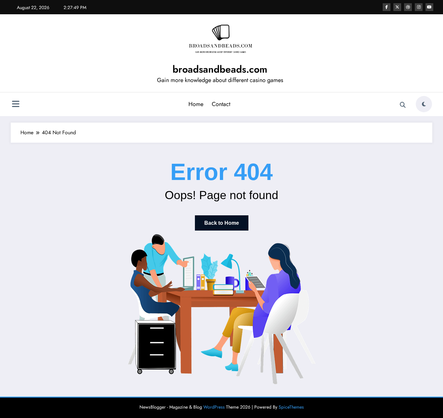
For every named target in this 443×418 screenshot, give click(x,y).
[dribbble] (408, 7)
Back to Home (221, 223)
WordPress (214, 407)
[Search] (403, 105)
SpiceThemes (291, 407)
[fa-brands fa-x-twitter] (397, 7)
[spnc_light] (424, 104)
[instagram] (419, 7)
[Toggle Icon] (15, 105)
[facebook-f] (386, 7)
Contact (221, 104)
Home (195, 104)
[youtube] (429, 7)
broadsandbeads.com (220, 69)
